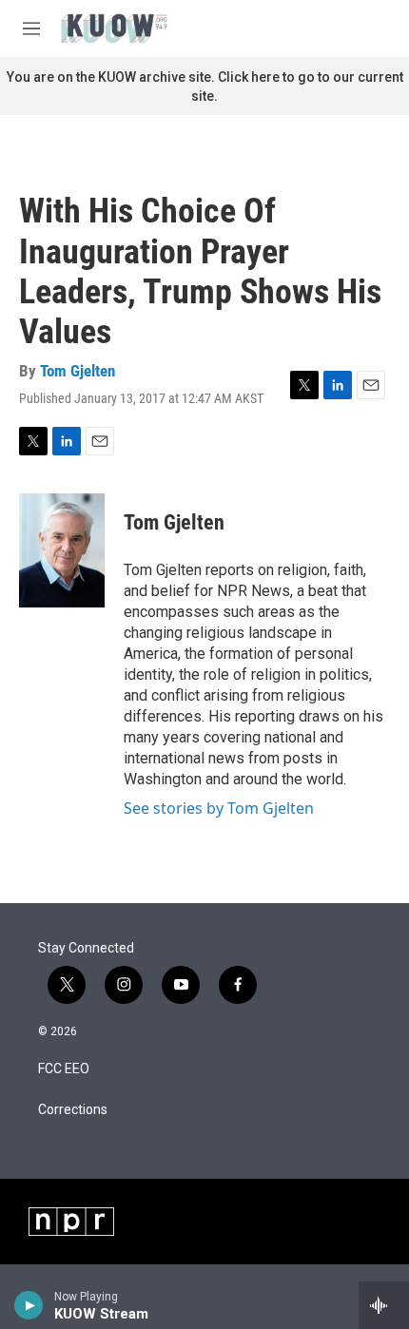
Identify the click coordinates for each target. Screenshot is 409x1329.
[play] (29, 1305)
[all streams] (384, 1305)
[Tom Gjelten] (62, 550)
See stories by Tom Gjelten (219, 808)
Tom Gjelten (77, 370)
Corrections (72, 1110)
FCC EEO (63, 1069)
